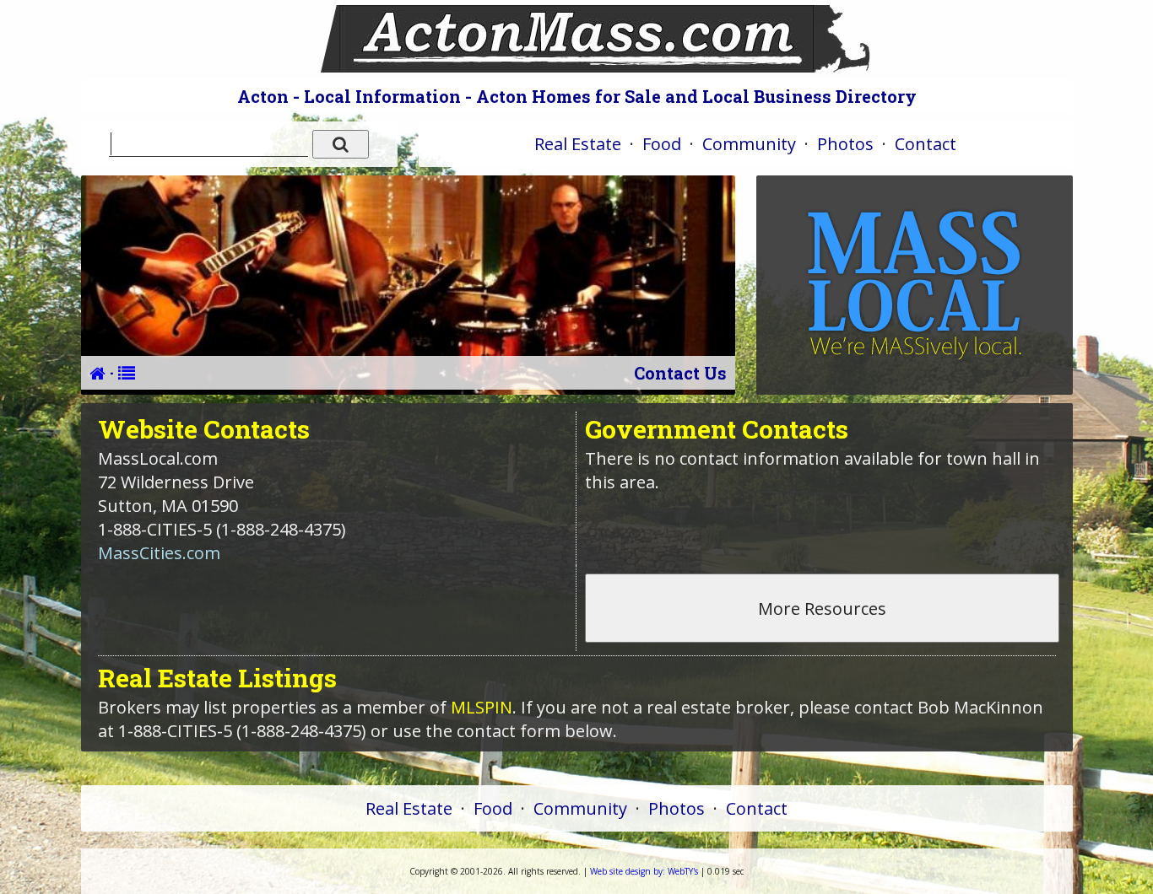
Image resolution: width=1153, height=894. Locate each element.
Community (749, 143)
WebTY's (644, 871)
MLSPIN (481, 707)
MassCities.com (159, 552)
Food (661, 143)
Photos (845, 143)
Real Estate (577, 143)
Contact (925, 143)
